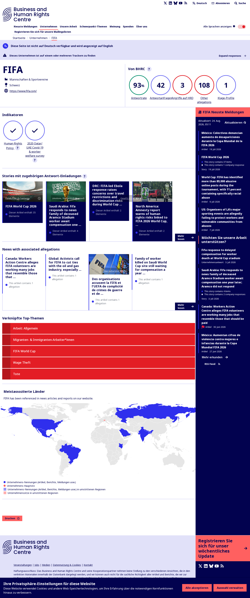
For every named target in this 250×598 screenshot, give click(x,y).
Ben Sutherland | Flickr (115, 271)
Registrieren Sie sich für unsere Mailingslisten (42, 31)
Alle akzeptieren (197, 588)
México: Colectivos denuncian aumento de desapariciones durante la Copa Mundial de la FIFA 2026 (222, 139)
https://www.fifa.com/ (23, 91)
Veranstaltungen (23, 565)
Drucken (10, 518)
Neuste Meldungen (25, 26)
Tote (16, 374)
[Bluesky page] (175, 3)
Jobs (37, 565)
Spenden (128, 26)
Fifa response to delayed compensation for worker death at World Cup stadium (221, 254)
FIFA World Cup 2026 (20, 206)
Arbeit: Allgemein (25, 328)
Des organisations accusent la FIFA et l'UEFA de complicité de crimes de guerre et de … (107, 286)
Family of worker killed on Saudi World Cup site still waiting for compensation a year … (151, 265)
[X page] (165, 3)
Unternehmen (48, 26)
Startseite (19, 38)
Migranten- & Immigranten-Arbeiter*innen (43, 340)
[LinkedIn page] (170, 3)
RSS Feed (210, 364)
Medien (46, 565)
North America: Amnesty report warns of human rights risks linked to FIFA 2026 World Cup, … (152, 215)
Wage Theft (22, 362)
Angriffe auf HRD (182, 98)
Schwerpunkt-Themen (93, 26)
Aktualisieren (233, 122)
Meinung (115, 26)
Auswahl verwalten (230, 588)
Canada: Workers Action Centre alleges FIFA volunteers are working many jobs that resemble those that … (21, 267)
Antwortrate (139, 98)
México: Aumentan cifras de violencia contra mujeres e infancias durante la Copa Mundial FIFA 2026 (221, 341)
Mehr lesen (181, 237)
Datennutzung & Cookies (67, 565)
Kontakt (88, 565)
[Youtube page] (181, 3)
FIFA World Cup (24, 351)
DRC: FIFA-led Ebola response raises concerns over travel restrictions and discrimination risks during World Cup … (108, 195)
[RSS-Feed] (186, 3)
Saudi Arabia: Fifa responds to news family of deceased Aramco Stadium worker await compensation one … (65, 215)
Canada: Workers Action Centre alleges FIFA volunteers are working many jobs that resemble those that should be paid (223, 315)
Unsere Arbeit (68, 26)
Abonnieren (222, 3)
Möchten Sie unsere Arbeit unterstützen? (224, 239)
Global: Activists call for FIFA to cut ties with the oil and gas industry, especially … (65, 264)
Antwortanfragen (161, 98)
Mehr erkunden (212, 357)
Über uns (141, 26)
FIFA (54, 38)
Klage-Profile (226, 98)
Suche (242, 3)
